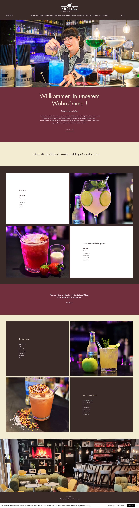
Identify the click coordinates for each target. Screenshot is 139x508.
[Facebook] (124, 16)
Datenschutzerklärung (84, 505)
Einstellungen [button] (111, 505)
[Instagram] (121, 16)
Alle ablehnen (120, 505)
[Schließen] (137, 505)
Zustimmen (131, 505)
